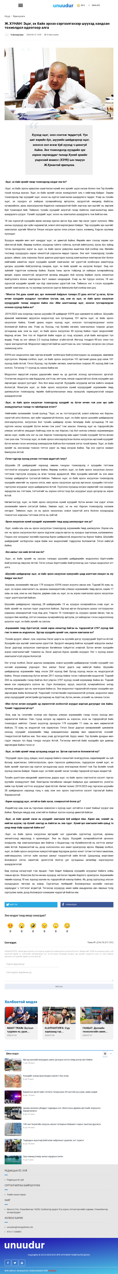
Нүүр (7, 16)
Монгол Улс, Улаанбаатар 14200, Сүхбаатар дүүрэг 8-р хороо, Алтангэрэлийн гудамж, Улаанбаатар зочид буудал (57, 1211)
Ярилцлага (19, 16)
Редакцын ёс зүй (15, 1180)
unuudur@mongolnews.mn (20, 1227)
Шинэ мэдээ (12, 1053)
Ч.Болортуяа (17, 34)
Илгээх (59, 986)
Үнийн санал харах (16, 1194)
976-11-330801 (14, 1232)
